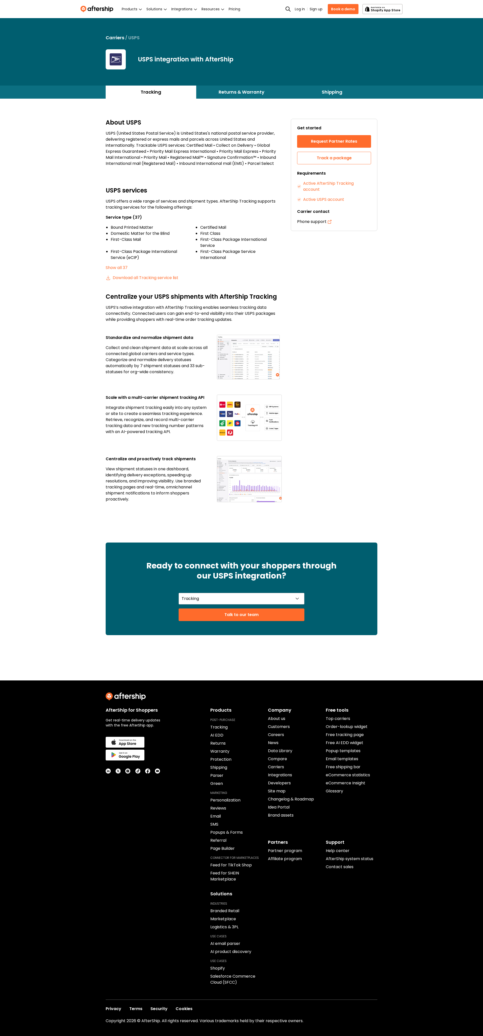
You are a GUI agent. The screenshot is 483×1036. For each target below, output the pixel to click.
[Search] (288, 9)
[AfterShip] (98, 9)
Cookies (184, 1009)
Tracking (151, 92)
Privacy (113, 1009)
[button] (249, 357)
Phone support (312, 221)
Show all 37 (117, 268)
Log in (300, 9)
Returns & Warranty (241, 92)
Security (159, 1009)
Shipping (332, 92)
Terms (135, 1009)
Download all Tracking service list (145, 278)
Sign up (316, 9)
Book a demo (343, 9)
